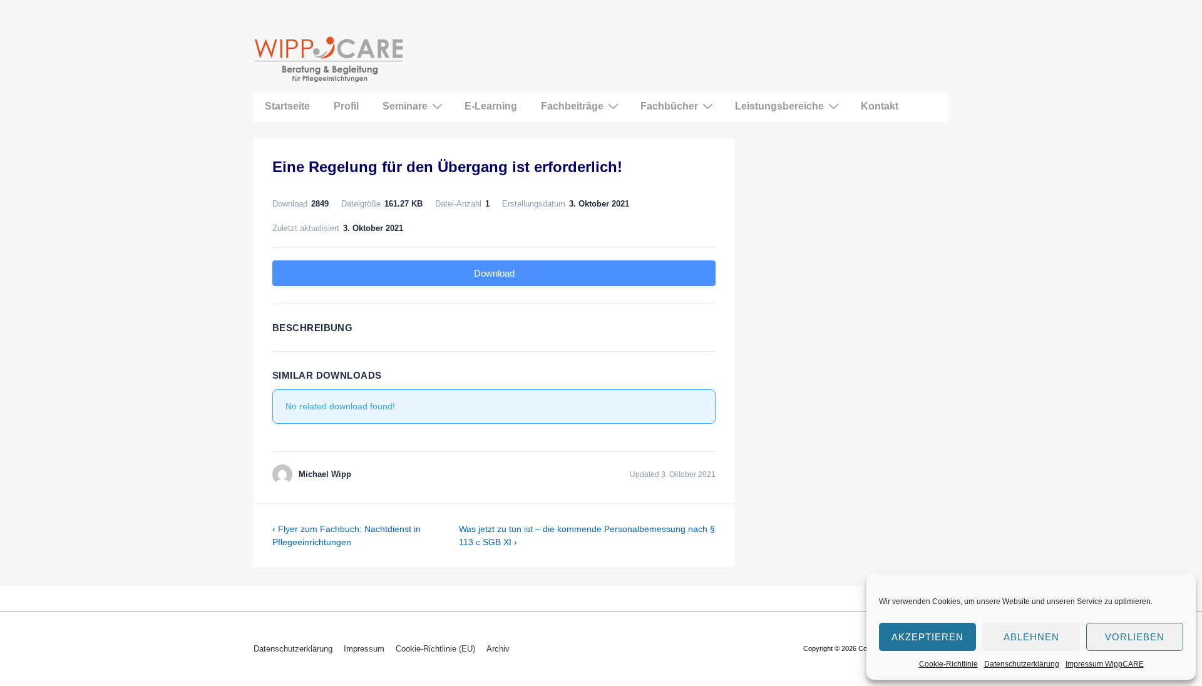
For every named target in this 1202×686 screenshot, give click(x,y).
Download (494, 273)
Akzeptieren (927, 637)
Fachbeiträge (572, 106)
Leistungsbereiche (779, 106)
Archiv (498, 648)
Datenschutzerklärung (1021, 664)
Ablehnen (1031, 637)
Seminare (405, 106)
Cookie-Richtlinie (948, 664)
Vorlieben (1134, 637)
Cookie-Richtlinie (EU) (435, 648)
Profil (346, 106)
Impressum (364, 648)
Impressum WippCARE (1105, 664)
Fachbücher (669, 106)
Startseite (287, 106)
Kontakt (879, 106)
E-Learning (491, 106)
